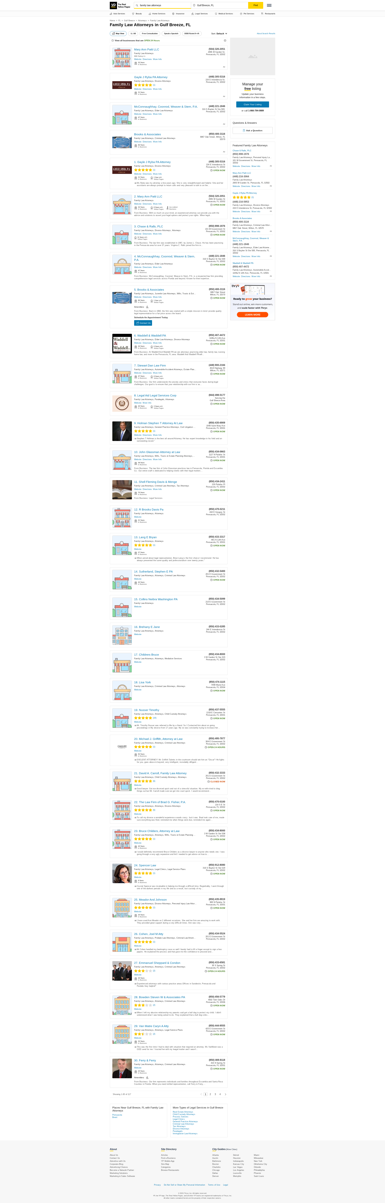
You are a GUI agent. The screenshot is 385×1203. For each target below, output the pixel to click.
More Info (157, 59)
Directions (147, 59)
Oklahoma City (260, 1164)
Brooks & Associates (147, 134)
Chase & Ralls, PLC (242, 150)
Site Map (165, 1164)
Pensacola (117, 1115)
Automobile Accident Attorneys (168, 369)
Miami (256, 1155)
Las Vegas (238, 1167)
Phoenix (257, 1173)
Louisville (237, 1173)
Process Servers (180, 1117)
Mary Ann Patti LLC (146, 49)
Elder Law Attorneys (164, 110)
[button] (269, 5)
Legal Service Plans (177, 869)
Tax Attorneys (183, 486)
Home (112, 20)
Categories (166, 1167)
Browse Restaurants (170, 1170)
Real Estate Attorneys (183, 1112)
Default (220, 33)
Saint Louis (259, 1176)
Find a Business (168, 1158)
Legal (225, 1185)
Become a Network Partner (122, 1170)
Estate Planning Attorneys (195, 369)
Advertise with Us (118, 1161)
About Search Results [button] (266, 34)
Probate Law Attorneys (165, 938)
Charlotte (216, 1167)
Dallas (215, 1173)
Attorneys (142, 20)
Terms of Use (214, 1185)
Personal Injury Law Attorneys (185, 903)
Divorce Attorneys (163, 81)
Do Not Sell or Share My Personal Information (184, 1185)
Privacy (157, 1185)
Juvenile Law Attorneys (165, 293)
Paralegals (159, 399)
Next (224, 1094)
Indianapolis (238, 1161)
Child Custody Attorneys (175, 714)
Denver (215, 1176)
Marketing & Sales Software (122, 1176)
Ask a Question (254, 130)
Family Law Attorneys (144, 53)
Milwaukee (258, 1158)
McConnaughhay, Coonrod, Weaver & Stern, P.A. (166, 106)
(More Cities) (231, 1149)
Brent (114, 1117)
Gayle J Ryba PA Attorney (151, 77)
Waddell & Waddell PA (243, 263)
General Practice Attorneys (167, 427)
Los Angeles (238, 1170)
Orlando (257, 1167)
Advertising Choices (119, 1167)
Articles (164, 1155)
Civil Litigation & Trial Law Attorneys (196, 427)
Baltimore (216, 1161)
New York (258, 1161)
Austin (215, 1158)
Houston (236, 1158)
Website (137, 59)
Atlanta (215, 1155)
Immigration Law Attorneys (185, 1133)
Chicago (216, 1170)
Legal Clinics (160, 869)
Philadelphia (259, 1170)
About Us (114, 1155)
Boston (215, 1164)
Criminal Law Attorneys (165, 138)
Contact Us (145, 323)
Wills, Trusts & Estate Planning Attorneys (195, 293)
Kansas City (238, 1164)
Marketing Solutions (119, 1173)
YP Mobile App (167, 1161)
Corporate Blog (116, 1164)
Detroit (236, 1155)
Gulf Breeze (129, 20)
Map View (120, 34)
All (134, 34)
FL (119, 20)
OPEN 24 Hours (152, 40)
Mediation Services (173, 658)
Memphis (237, 1176)
